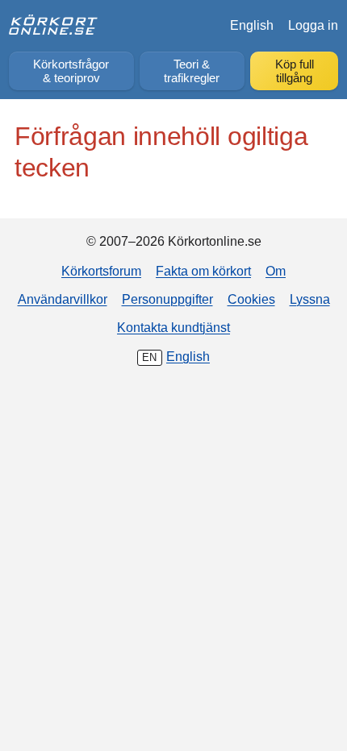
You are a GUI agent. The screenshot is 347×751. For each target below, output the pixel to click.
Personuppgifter (167, 299)
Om (275, 270)
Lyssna (310, 299)
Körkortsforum (101, 270)
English (252, 25)
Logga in (313, 25)
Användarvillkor (62, 299)
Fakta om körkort (203, 270)
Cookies (251, 299)
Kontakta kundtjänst (173, 327)
